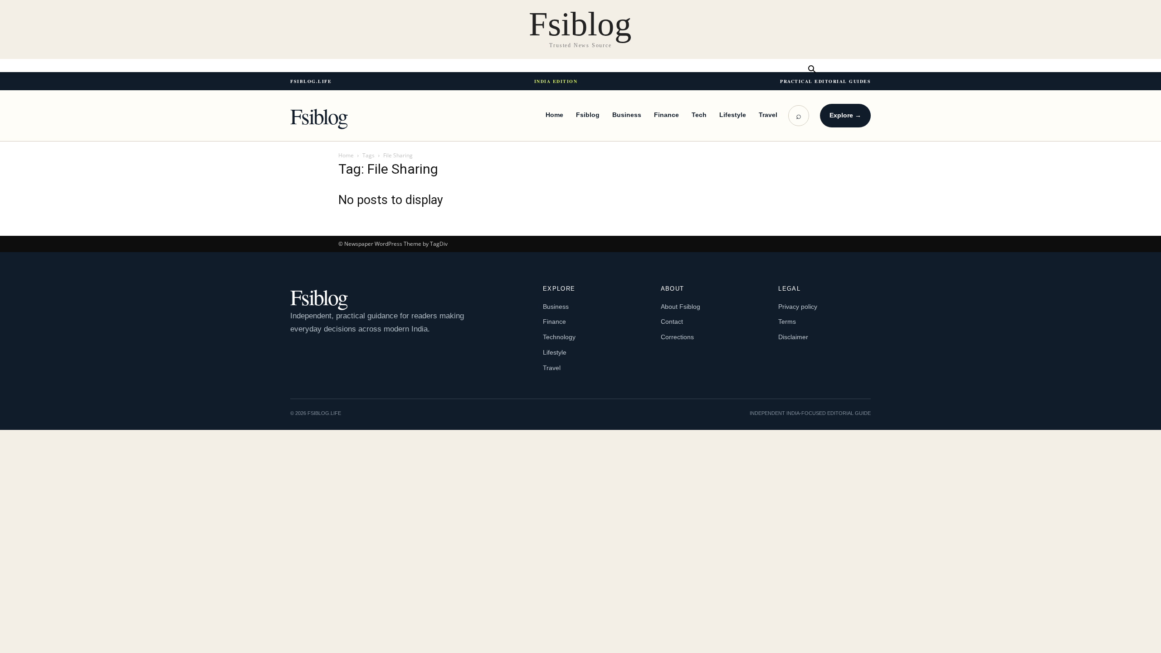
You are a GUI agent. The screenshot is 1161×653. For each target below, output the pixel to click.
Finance (666, 114)
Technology (559, 337)
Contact (672, 321)
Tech (699, 114)
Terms (787, 321)
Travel (768, 114)
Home (554, 114)
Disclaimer (793, 337)
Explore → (845, 115)
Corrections (677, 337)
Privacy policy (797, 306)
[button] (812, 70)
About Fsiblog (680, 306)
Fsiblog (318, 116)
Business (626, 114)
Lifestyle (732, 114)
